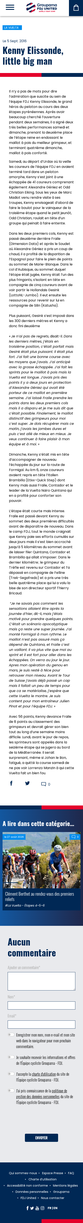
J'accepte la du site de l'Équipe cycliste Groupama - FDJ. (42, 1077)
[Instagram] (42, 1208)
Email (12, 1016)
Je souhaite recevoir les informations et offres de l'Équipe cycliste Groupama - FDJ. (45, 1060)
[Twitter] (32, 1208)
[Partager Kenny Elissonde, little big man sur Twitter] (31, 783)
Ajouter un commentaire (24, 967)
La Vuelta (11, 27)
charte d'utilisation (44, 1074)
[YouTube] (37, 1208)
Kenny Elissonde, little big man (33, 55)
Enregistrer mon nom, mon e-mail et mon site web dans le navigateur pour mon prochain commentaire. (45, 1040)
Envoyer (41, 1137)
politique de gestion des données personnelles (41, 1093)
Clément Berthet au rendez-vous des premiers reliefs (39, 896)
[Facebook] (27, 1208)
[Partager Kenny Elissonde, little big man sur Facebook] (15, 783)
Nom (11, 996)
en (55, 1208)
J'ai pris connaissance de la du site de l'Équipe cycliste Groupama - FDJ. (44, 1096)
